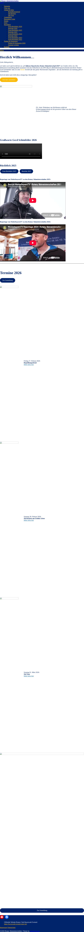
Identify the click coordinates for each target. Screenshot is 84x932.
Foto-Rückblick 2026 (15, 26)
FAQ (5, 23)
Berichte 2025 (12, 32)
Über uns (7, 8)
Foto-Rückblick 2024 (15, 34)
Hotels (6, 21)
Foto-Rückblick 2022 (15, 39)
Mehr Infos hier (29, 364)
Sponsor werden (13, 45)
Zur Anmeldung (7, 280)
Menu (2, 3)
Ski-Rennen (12, 13)
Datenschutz (11, 927)
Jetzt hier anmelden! (8, 80)
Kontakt (6, 47)
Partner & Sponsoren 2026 (16, 43)
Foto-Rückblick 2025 (15, 30)
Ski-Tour (11, 15)
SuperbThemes (35, 931)
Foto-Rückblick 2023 (15, 37)
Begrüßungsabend (14, 12)
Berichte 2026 (12, 28)
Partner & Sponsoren (11, 41)
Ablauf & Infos (9, 10)
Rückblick (7, 25)
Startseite (7, 6)
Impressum (3, 927)
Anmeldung (8, 17)
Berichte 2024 (12, 36)
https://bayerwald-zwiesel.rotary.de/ (15, 924)
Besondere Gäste (9, 19)
